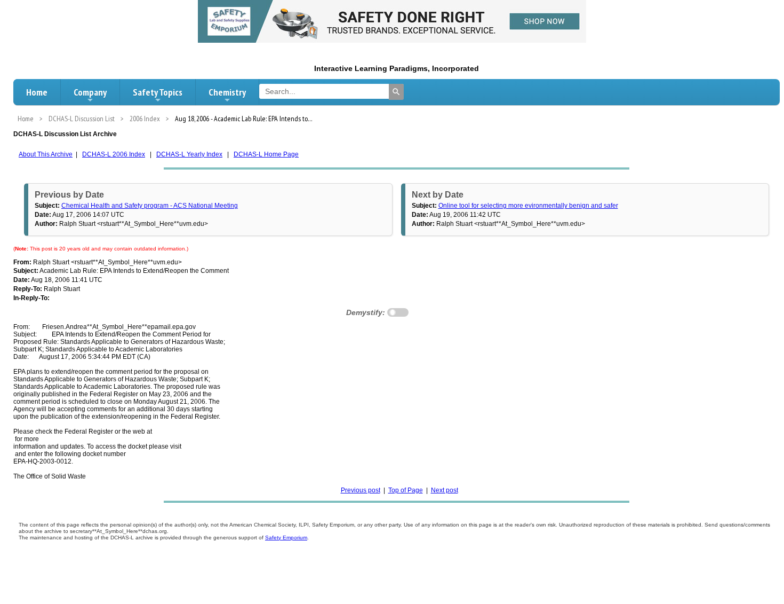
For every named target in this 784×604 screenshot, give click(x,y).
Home (36, 92)
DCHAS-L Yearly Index (189, 154)
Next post (444, 490)
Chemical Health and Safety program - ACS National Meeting (149, 205)
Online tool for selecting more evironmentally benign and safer (528, 205)
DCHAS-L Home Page (266, 154)
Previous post (360, 490)
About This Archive (46, 154)
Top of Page (405, 490)
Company (90, 92)
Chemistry (227, 92)
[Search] (396, 92)
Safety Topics (157, 92)
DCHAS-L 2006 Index (113, 154)
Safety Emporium (286, 537)
